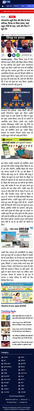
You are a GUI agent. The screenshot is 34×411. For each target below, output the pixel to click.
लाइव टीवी (6, 376)
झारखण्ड (6, 389)
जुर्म (4, 360)
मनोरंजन (29, 6)
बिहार (5, 386)
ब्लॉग (21, 382)
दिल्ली (22, 386)
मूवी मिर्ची (23, 363)
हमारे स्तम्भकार (7, 367)
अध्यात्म (22, 370)
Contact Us (23, 402)
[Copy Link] (3, 55)
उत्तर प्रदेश (6, 392)
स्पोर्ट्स (5, 373)
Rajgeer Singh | (13, 34)
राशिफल (22, 360)
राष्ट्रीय (22, 389)
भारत (22, 6)
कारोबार (5, 357)
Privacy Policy (11, 402)
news (12, 17)
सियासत (22, 367)
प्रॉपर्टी (5, 370)
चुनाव (8, 6)
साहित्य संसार (6, 363)
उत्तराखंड (23, 392)
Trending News (8, 311)
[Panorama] (17, 237)
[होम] (5, 2)
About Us (24, 399)
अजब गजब (23, 373)
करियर (22, 357)
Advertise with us (11, 399)
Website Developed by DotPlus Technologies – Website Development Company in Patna (17, 408)
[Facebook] (14, 55)
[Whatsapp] (18, 55)
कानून (22, 376)
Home (3, 17)
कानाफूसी (6, 382)
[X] (9, 55)
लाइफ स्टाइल (6, 379)
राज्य (15, 6)
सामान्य (22, 379)
